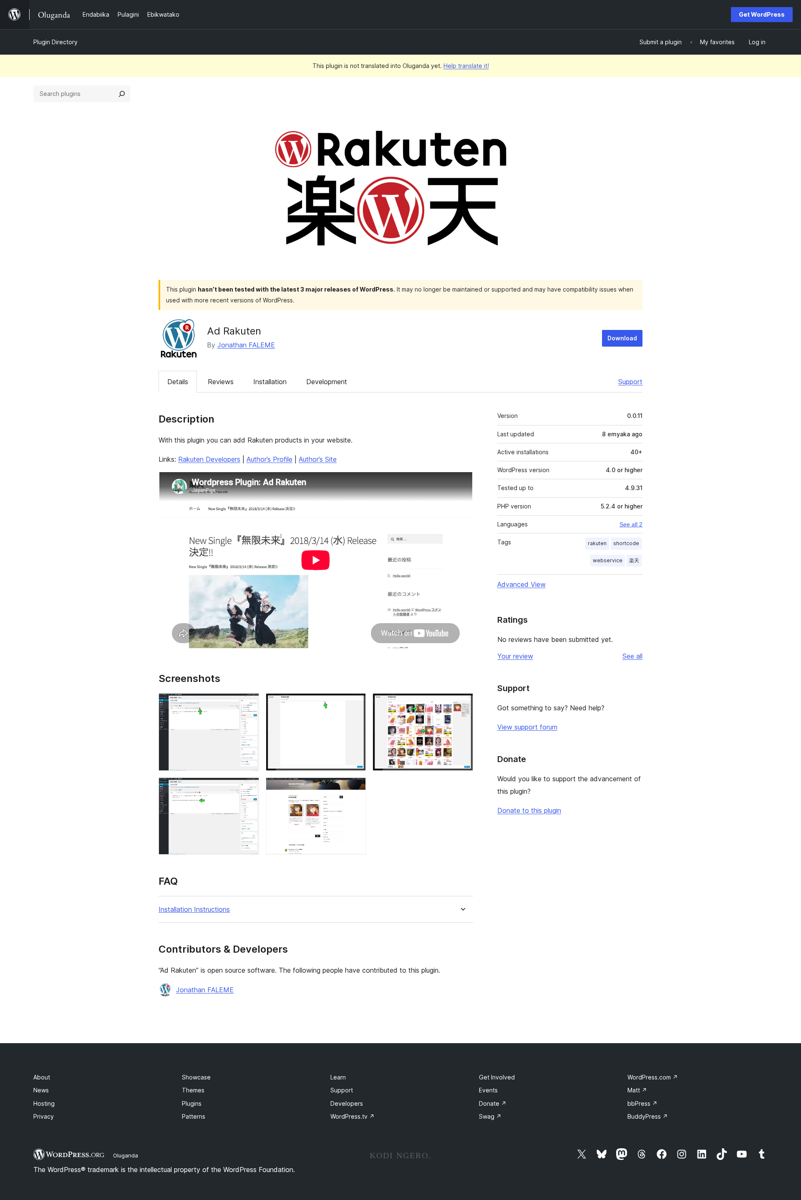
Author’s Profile (269, 459)
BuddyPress (647, 1116)
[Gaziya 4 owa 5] (248, 789)
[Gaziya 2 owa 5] (354, 704)
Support (630, 381)
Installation (270, 381)
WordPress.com (652, 1077)
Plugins (192, 1103)
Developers (346, 1103)
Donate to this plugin (529, 810)
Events (488, 1090)
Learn (338, 1077)
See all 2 (631, 524)
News (41, 1090)
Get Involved (497, 1077)
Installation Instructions (194, 909)
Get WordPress (762, 14)
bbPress (642, 1103)
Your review (515, 656)
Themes (193, 1090)
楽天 (634, 560)
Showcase (196, 1077)
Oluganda (125, 1155)
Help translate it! (466, 65)
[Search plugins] (121, 94)
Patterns (193, 1116)
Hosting (44, 1103)
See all (632, 656)
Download (622, 338)
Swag (490, 1116)
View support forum (527, 727)
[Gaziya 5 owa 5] (354, 789)
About (41, 1077)
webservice (607, 560)
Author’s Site (318, 459)
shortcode (626, 543)
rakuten (597, 543)
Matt (637, 1090)
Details (177, 381)
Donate (492, 1103)
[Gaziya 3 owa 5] (462, 704)
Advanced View (521, 584)
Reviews (221, 381)
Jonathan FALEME (246, 345)
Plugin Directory (55, 41)
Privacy (43, 1116)
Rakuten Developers (209, 459)
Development (326, 381)
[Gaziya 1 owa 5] (248, 704)
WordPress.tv (352, 1116)
